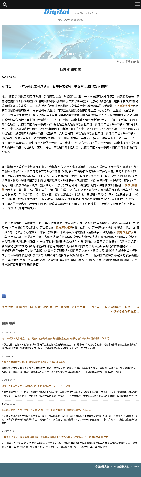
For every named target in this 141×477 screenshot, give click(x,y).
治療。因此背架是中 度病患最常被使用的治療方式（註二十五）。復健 (36, 386)
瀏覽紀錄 (78, 19)
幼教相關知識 (132, 61)
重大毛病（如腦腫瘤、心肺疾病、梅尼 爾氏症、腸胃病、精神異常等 (43, 307)
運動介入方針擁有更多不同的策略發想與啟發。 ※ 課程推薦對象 (33, 362)
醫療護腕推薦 (125, 106)
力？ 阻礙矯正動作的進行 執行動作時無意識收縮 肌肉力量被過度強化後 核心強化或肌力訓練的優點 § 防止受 (55, 338)
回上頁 (95, 307)
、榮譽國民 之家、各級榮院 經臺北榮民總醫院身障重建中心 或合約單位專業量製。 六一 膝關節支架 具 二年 (55, 437)
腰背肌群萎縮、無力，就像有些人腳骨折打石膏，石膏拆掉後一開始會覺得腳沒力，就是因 (46, 409)
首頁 (121, 61)
